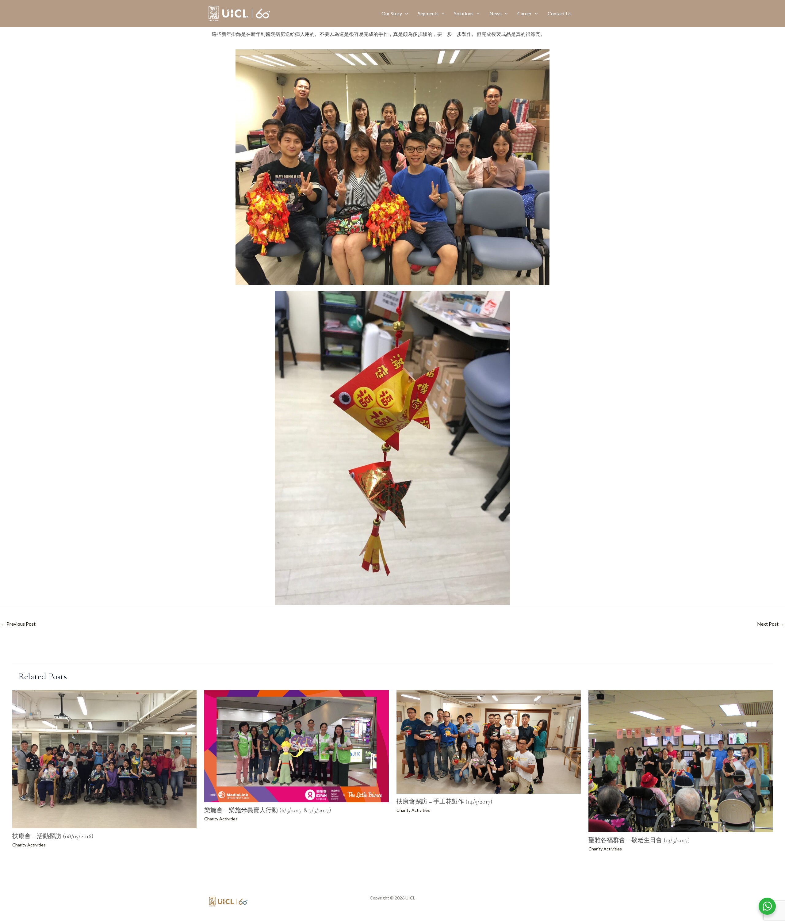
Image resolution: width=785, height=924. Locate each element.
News (495, 13)
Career (524, 13)
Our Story (391, 13)
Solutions (463, 13)
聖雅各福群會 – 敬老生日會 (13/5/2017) (639, 840)
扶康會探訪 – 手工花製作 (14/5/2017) (444, 801)
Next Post (770, 624)
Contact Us (560, 13)
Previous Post (18, 624)
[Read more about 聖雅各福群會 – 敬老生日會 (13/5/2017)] (680, 760)
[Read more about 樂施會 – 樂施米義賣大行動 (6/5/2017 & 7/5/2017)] (296, 745)
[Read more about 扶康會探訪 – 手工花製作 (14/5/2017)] (488, 741)
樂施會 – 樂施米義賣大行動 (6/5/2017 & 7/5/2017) (267, 810)
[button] (405, 13)
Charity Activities (29, 844)
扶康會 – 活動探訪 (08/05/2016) (52, 836)
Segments (428, 13)
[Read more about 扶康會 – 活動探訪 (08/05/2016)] (104, 758)
